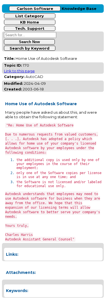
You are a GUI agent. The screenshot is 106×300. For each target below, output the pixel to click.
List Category (29, 16)
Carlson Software (35, 8)
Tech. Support (29, 28)
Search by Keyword (29, 48)
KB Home (29, 22)
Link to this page (19, 71)
